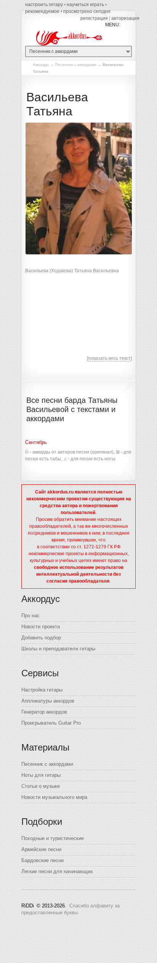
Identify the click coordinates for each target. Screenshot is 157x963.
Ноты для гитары (41, 775)
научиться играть (85, 4)
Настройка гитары (41, 690)
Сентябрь (36, 442)
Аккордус (41, 64)
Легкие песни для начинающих (57, 871)
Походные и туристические (52, 838)
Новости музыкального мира (54, 797)
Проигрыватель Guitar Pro (51, 723)
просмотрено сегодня (87, 11)
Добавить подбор (41, 637)
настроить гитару (44, 4)
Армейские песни (41, 849)
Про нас (30, 615)
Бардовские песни (42, 860)
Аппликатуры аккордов (47, 701)
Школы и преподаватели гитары (58, 649)
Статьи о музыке (40, 786)
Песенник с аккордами (75, 64)
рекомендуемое (42, 11)
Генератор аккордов (44, 712)
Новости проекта (40, 626)
